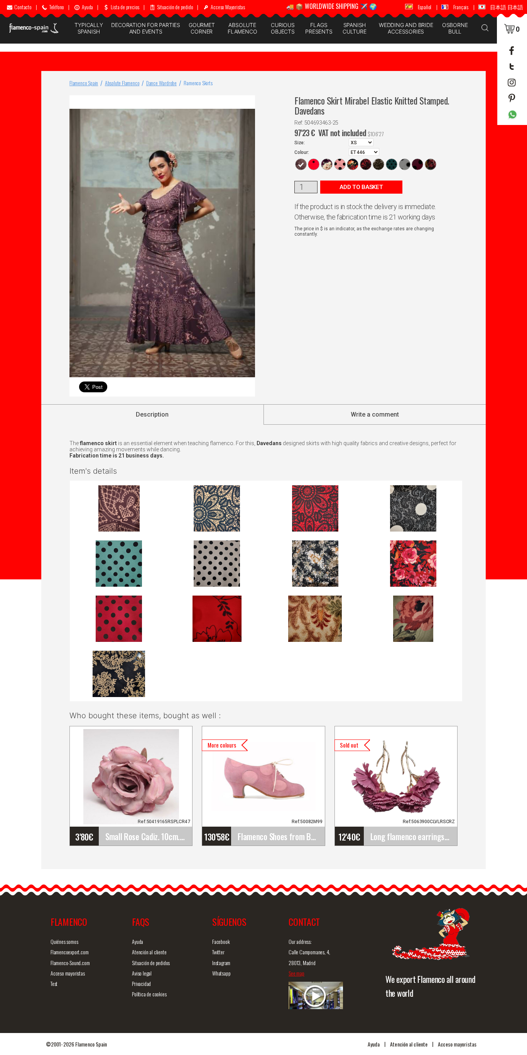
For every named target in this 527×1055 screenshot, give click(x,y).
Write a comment (375, 414)
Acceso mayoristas (68, 973)
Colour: (301, 152)
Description (152, 414)
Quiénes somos (64, 941)
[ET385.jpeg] (216, 508)
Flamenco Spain (83, 83)
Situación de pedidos (151, 963)
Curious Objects (283, 28)
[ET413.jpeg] (118, 563)
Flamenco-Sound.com (70, 963)
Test (54, 983)
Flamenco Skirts (198, 83)
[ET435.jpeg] (118, 619)
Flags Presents (318, 28)
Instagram (221, 963)
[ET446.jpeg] (118, 508)
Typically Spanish (88, 28)
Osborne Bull (455, 28)
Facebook (221, 941)
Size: (299, 142)
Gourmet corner (202, 28)
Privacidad (141, 983)
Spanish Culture (355, 28)
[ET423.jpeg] (216, 563)
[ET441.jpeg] (216, 619)
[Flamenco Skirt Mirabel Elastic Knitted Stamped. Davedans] (247, 102)
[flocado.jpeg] (118, 674)
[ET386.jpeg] (315, 508)
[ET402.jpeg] (413, 508)
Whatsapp (221, 973)
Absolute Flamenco (242, 28)
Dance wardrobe (161, 83)
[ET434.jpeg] (413, 563)
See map (296, 973)
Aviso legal (142, 973)
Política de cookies (149, 994)
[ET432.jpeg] (315, 563)
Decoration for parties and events (145, 28)
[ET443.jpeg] (315, 619)
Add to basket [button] (361, 187)
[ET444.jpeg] (413, 619)
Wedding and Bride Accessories (406, 28)
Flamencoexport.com (69, 952)
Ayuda (137, 941)
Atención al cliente (149, 952)
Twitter (218, 952)
